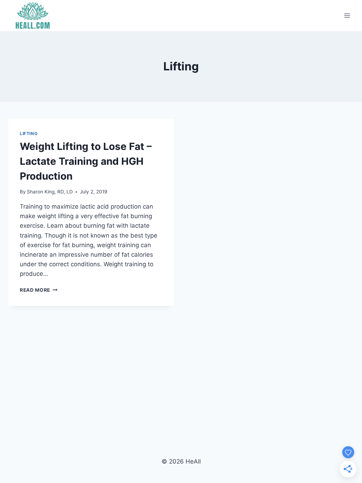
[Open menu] (347, 15)
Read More (39, 290)
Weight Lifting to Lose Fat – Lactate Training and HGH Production (86, 161)
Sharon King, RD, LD (50, 191)
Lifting (28, 133)
